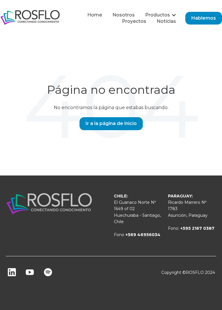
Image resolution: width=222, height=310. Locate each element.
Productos (157, 15)
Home (94, 15)
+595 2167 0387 (197, 228)
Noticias (166, 21)
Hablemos (203, 18)
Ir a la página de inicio (111, 123)
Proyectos (134, 21)
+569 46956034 (142, 234)
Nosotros (123, 15)
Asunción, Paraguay (188, 215)
